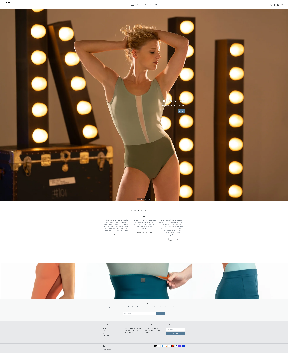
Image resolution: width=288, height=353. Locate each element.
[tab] (143, 254)
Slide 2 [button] (145, 254)
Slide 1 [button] (143, 254)
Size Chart (105, 333)
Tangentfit (109, 349)
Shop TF (181, 111)
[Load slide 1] (141, 199)
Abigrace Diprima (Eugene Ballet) (117, 234)
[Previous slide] (138, 199)
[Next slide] (145, 199)
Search (105, 328)
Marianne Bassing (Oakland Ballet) (144, 232)
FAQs (104, 331)
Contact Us (106, 335)
